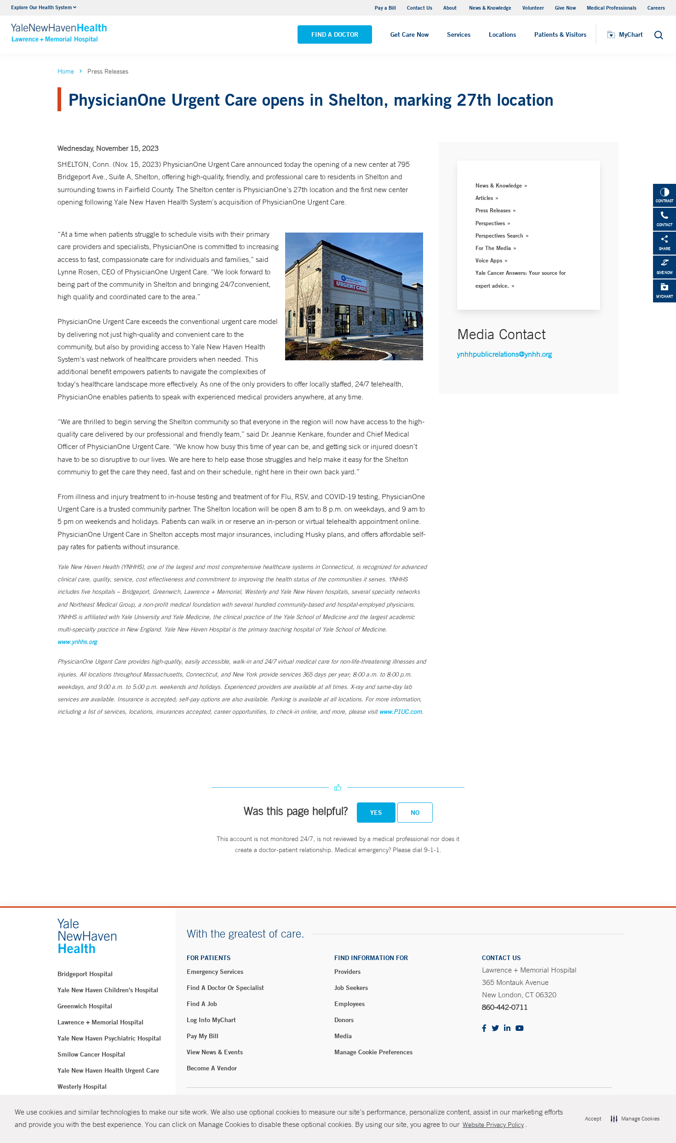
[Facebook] (484, 1029)
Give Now (565, 7)
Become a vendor (212, 1068)
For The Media (493, 247)
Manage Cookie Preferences (373, 1052)
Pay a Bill (385, 7)
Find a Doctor (334, 34)
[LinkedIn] (507, 1029)
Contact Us (419, 7)
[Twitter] (495, 1029)
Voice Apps (488, 260)
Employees (349, 1004)
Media (343, 1036)
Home (65, 71)
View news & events (215, 1052)
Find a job (202, 1004)
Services (458, 34)
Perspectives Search (499, 235)
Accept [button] (593, 1118)
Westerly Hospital (82, 1086)
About (450, 7)
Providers (347, 971)
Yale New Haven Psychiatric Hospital (109, 1038)
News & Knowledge (490, 7)
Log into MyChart (211, 1020)
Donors (344, 1020)
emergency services (215, 971)
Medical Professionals (611, 7)
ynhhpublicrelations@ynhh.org (504, 353)
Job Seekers (351, 988)
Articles (484, 197)
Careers (656, 7)
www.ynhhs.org (77, 642)
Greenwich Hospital (84, 1006)
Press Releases (492, 210)
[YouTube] (520, 1029)
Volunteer (533, 7)
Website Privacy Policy (493, 1124)
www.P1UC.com (400, 712)
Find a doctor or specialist (225, 988)
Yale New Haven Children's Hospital (107, 990)
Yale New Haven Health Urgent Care (108, 1070)
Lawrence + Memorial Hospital (100, 1022)
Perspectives (490, 223)
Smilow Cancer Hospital (91, 1054)
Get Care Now (409, 34)
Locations (502, 34)
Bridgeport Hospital (85, 974)
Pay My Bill (202, 1036)
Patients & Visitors (560, 34)
